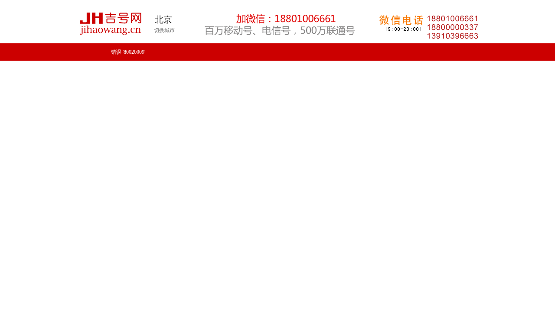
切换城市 (164, 30)
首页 (88, 79)
